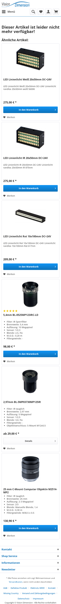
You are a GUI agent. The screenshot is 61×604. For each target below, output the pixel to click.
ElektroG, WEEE (37, 588)
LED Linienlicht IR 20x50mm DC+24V (25, 158)
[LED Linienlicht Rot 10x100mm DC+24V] (30, 216)
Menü (11, 11)
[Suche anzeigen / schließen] (33, 12)
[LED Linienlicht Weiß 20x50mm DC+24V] (30, 59)
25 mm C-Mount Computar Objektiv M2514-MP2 (30, 491)
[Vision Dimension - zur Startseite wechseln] (16, 4)
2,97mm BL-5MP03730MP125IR (22, 402)
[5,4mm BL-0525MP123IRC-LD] (30, 295)
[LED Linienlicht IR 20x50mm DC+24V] (30, 138)
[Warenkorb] (56, 12)
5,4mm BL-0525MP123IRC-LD (20, 315)
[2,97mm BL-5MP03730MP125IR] (30, 382)
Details (28, 440)
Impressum (38, 598)
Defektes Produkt (19, 588)
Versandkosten (16, 582)
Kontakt (52, 588)
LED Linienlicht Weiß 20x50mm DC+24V (27, 79)
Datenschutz (23, 598)
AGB (5, 588)
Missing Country (11, 593)
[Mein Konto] (48, 12)
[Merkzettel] (41, 12)
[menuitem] (8, 12)
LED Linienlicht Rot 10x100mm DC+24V (27, 236)
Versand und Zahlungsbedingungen (38, 593)
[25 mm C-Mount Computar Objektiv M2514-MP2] (30, 469)
